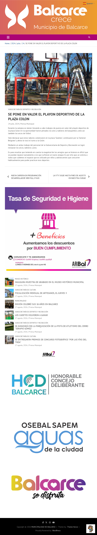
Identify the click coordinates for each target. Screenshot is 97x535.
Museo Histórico (21, 279)
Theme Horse (72, 527)
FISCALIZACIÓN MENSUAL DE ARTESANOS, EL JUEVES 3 (41, 293)
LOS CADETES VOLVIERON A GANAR (31, 315)
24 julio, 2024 (13, 124)
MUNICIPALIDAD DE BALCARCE (43, 527)
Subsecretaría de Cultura (25, 290)
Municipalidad (20, 301)
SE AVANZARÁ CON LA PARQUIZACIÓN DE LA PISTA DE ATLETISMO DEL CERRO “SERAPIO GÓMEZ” (51, 327)
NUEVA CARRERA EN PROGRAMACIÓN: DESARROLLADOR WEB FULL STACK (26, 176)
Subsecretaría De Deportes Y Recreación (24, 109)
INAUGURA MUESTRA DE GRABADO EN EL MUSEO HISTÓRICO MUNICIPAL (49, 282)
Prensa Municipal (27, 124)
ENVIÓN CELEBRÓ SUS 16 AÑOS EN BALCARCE (36, 304)
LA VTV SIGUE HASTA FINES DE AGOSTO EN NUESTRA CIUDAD (69, 176)
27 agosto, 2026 (21, 285)
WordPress (56, 530)
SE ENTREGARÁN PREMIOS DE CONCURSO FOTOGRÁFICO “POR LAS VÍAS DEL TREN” (51, 340)
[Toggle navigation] (8, 37)
